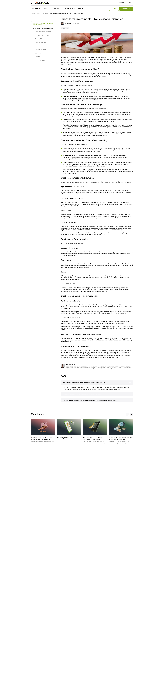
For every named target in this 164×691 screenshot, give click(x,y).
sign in (114, 8)
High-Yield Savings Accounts (43, 31)
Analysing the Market (40, 49)
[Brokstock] (40, 2)
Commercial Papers (40, 42)
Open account (126, 8)
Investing (45, 14)
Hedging (37, 56)
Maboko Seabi (70, 364)
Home (33, 14)
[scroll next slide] (131, 414)
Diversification (39, 53)
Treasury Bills (38, 39)
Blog (130, 2)
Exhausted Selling (40, 60)
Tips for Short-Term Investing (41, 45)
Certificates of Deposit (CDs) (42, 35)
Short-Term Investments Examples (43, 28)
